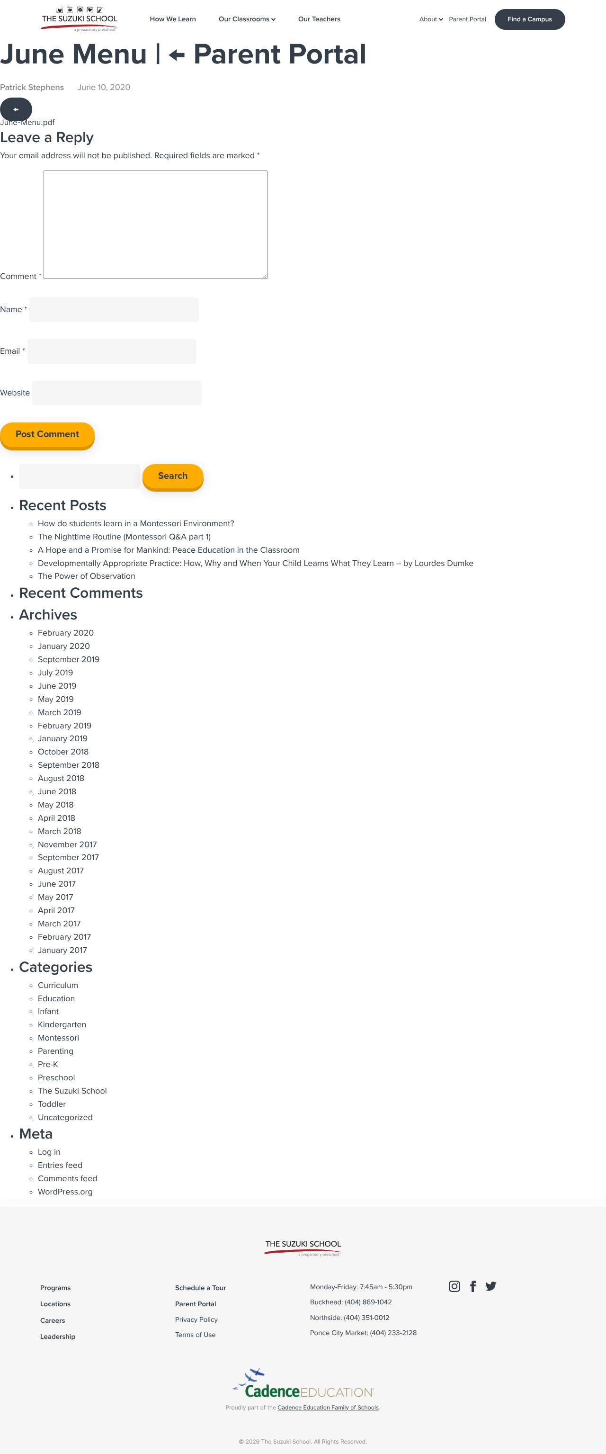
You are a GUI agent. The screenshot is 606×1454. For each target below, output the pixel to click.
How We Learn (173, 19)
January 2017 (62, 950)
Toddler (52, 1104)
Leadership (57, 1337)
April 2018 (56, 818)
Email (12, 351)
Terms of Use (195, 1335)
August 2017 (61, 871)
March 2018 (59, 831)
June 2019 (57, 686)
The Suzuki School (72, 1091)
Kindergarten (62, 1025)
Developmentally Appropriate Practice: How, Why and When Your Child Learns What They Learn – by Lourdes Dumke (255, 563)
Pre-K (48, 1064)
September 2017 (68, 858)
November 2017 (67, 845)
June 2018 (57, 792)
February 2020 (66, 633)
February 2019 (64, 726)
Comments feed (68, 1179)
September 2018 (68, 765)
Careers (52, 1321)
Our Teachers (319, 19)
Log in (49, 1152)
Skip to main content (47, 42)
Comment (21, 276)
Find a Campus (530, 19)
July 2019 (55, 673)
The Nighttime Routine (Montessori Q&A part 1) (124, 537)
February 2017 (64, 937)
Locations (55, 1304)
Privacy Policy (196, 1320)
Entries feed (60, 1165)
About (429, 20)
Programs (55, 1288)
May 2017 (55, 897)
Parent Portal (467, 20)
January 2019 (63, 739)
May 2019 (56, 699)
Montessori (58, 1038)
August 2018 (61, 778)
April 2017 (56, 911)
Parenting (55, 1051)
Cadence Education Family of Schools (328, 1407)
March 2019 (59, 713)
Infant (48, 1011)
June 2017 (57, 884)
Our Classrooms (245, 19)
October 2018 (63, 752)
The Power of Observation (86, 576)
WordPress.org (65, 1192)
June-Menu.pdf (27, 122)
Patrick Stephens (32, 87)
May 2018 (56, 805)
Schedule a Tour (200, 1288)
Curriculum (58, 985)
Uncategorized (65, 1118)
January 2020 (64, 646)
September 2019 (68, 660)
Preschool (56, 1078)
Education (56, 999)
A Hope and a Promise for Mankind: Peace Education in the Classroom (169, 550)
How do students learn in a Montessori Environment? (136, 524)
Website (15, 393)
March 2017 (59, 924)
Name (13, 310)
